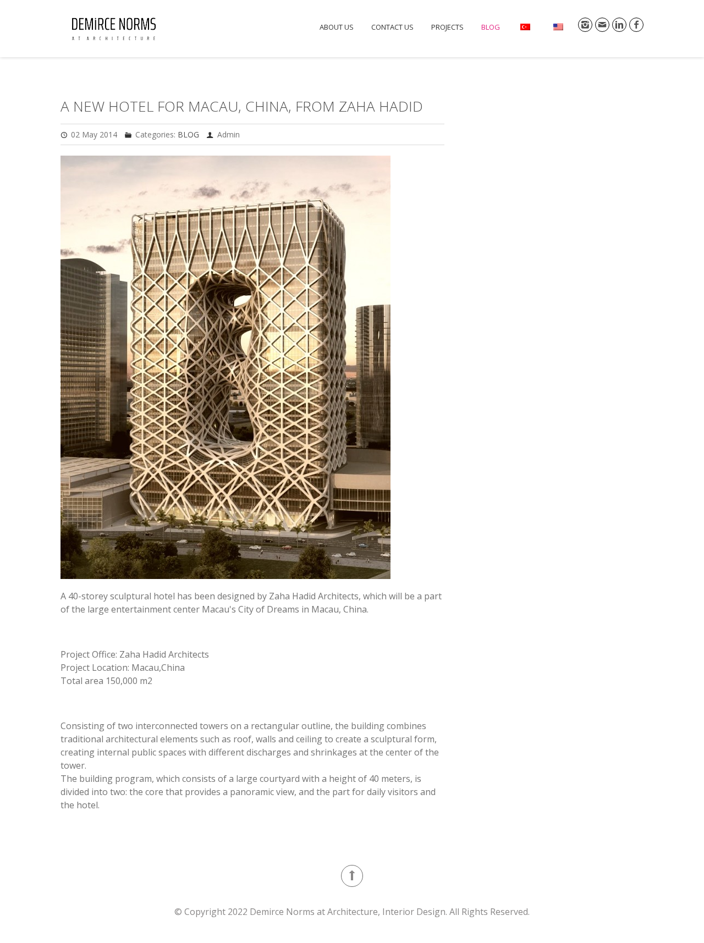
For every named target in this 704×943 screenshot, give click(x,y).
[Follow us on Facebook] (636, 25)
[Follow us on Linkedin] (619, 25)
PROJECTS (447, 27)
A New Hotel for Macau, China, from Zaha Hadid (242, 106)
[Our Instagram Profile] (585, 25)
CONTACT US (392, 27)
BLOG (490, 27)
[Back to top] (352, 876)
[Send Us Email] (602, 25)
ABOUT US (337, 27)
